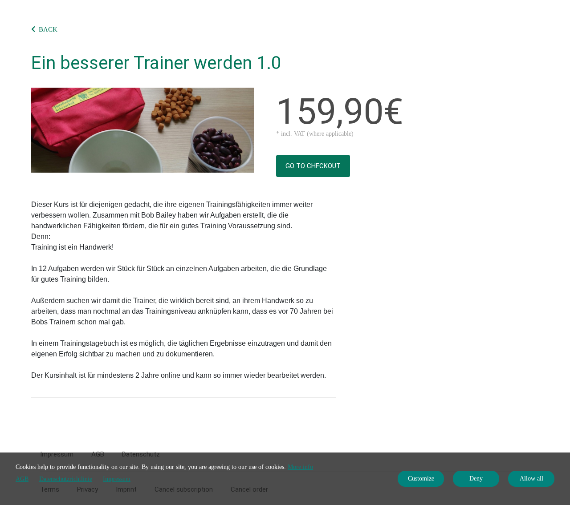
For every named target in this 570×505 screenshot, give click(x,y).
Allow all (531, 478)
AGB (22, 479)
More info (300, 467)
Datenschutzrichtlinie (65, 479)
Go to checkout (313, 166)
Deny (476, 478)
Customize (421, 478)
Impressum (116, 479)
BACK (48, 29)
